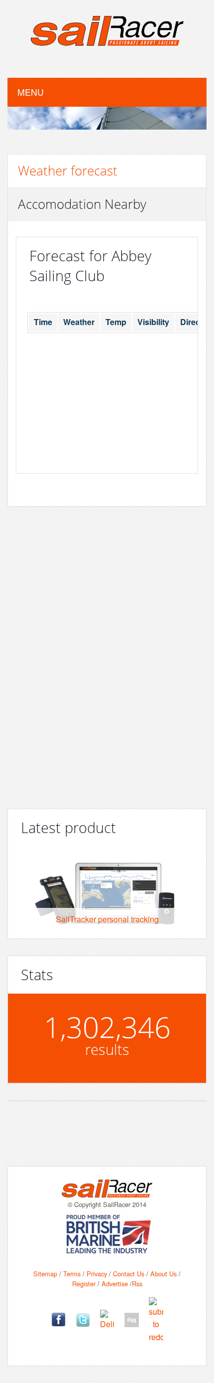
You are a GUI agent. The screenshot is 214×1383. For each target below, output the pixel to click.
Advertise (115, 1283)
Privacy (97, 1273)
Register (84, 1283)
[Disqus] (107, 651)
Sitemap (45, 1273)
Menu (30, 92)
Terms (72, 1273)
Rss (137, 1283)
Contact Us (128, 1273)
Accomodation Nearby (82, 204)
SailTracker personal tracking (107, 919)
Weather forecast (67, 170)
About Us (163, 1273)
